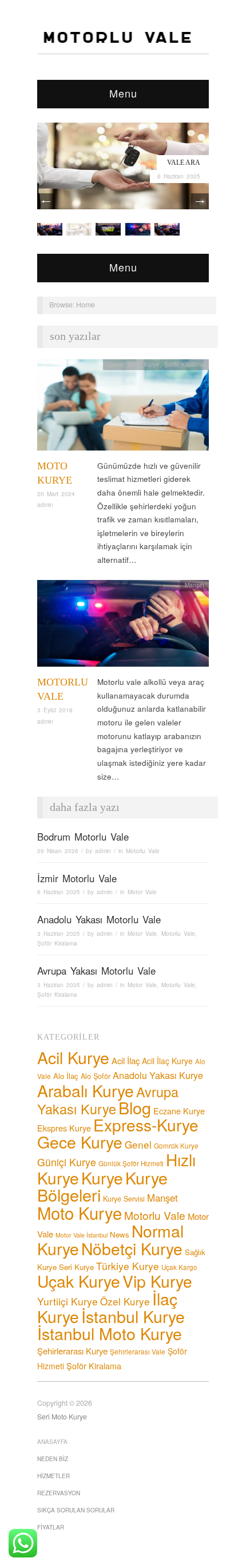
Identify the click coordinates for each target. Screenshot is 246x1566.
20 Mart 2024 (56, 494)
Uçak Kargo (179, 1267)
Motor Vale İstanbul (81, 1235)
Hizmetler (53, 1476)
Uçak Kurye (78, 1280)
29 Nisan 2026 (57, 851)
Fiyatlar (50, 1527)
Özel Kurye (125, 1301)
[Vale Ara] (123, 164)
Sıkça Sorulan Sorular (75, 1510)
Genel (116, 364)
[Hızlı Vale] (137, 228)
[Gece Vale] (167, 228)
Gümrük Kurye (176, 1145)
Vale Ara (183, 163)
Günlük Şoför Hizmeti (131, 1163)
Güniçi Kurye (66, 1162)
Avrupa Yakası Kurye (107, 1100)
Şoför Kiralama (184, 364)
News (119, 1234)
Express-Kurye (146, 1124)
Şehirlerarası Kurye (72, 1351)
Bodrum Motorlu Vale (83, 836)
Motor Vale (142, 892)
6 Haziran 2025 (178, 176)
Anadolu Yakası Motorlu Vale (99, 919)
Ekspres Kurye (64, 1128)
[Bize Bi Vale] (49, 228)
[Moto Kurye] (123, 408)
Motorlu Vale (143, 851)
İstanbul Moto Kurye (109, 1333)
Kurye (102, 1177)
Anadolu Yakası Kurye (158, 1075)
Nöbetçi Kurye (131, 1248)
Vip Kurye (157, 1280)
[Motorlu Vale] (123, 626)
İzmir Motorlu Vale (77, 878)
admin (45, 505)
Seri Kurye (76, 1266)
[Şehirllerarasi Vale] (108, 228)
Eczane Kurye (179, 1111)
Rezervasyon (58, 1493)
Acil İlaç (126, 1060)
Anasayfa (52, 1442)
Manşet (194, 585)
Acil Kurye (73, 1057)
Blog (134, 1107)
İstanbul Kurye (133, 1316)
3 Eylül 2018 (55, 710)
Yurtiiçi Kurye (67, 1301)
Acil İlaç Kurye (167, 1060)
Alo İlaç (65, 1075)
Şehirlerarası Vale (137, 1351)
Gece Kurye (79, 1141)
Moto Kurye (144, 364)
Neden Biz (52, 1459)
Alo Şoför (95, 1076)
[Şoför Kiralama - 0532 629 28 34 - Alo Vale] (119, 34)
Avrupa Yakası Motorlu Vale (96, 970)
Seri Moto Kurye (62, 1416)
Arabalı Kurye (85, 1090)
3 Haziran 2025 (58, 934)
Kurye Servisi (124, 1199)
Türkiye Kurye (127, 1266)
